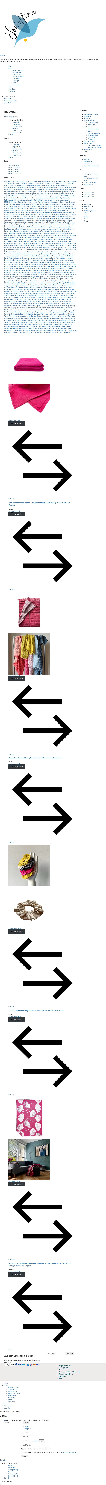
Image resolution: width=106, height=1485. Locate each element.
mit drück (7, 264)
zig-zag (27, 333)
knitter (51, 239)
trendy (48, 316)
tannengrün (72, 310)
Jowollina (3, 56)
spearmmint (8, 308)
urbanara (23, 320)
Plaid (69, 283)
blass (14, 196)
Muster (62, 266)
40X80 (53, 183)
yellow (71, 330)
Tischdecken (30, 314)
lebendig (7, 245)
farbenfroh (16, 212)
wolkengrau (60, 328)
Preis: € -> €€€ (17, 130)
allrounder (42, 185)
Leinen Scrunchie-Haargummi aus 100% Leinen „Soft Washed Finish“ (36, 1010)
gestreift (44, 221)
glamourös (60, 221)
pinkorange (53, 283)
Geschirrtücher (93, 123)
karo (59, 235)
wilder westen (27, 328)
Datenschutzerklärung (66, 1374)
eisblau (57, 208)
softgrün (52, 303)
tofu (63, 314)
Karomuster (65, 235)
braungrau (63, 200)
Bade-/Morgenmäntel (95, 147)
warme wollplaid (9, 326)
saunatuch (20, 291)
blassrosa (26, 196)
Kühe (69, 241)
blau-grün (57, 196)
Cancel (10, 134)
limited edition (42, 256)
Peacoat (37, 281)
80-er (72, 183)
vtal (47, 322)
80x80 (10, 185)
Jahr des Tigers (63, 233)
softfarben (34, 303)
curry (73, 204)
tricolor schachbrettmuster (59, 316)
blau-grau (50, 196)
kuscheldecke (8, 243)
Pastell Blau (47, 279)
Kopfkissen (57, 239)
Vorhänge (16, 81)
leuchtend (18, 254)
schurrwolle (13, 297)
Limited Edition (93, 135)
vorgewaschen (23, 322)
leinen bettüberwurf (19, 248)
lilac (28, 256)
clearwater (19, 204)
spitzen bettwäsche (32, 308)
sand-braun (63, 289)
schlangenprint (59, 293)
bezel (57, 194)
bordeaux (20, 200)
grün (13, 225)
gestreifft (38, 221)
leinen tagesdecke (54, 250)
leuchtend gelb (26, 254)
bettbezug (29, 194)
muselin (41, 266)
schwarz (33, 297)
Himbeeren (8, 231)
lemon (74, 252)
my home (15, 268)
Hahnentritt (8, 227)
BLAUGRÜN (64, 196)
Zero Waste (14, 333)
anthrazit (67, 185)
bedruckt (39, 192)
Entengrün (37, 210)
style (30, 310)
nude (49, 274)
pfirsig (25, 283)
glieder (66, 221)
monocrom (17, 266)
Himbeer (71, 229)
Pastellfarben (16, 281)
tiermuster (7, 314)
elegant (6, 210)
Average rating (17, 126)
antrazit (15, 187)
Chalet (62, 202)
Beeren (49, 192)
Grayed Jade (53, 223)
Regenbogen (11, 287)
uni (13, 320)
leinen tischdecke (66, 250)
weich (25, 326)
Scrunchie (65, 297)
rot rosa (68, 287)
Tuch (69, 316)
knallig (47, 239)
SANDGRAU (8, 291)
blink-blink (72, 196)
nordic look (57, 272)
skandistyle (8, 301)
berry (6, 194)
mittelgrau (63, 264)
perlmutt (43, 281)
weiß (59, 326)
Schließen (3, 1460)
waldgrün (24, 324)
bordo (25, 200)
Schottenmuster (53, 295)
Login (27, 1427)
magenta (32, 258)
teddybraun (54, 312)
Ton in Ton (7, 316)
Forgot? (35, 1441)
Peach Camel (30, 281)
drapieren (63, 206)
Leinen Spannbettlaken (26, 250)
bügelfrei (21, 202)
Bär (28, 190)
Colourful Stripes (39, 204)
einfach (50, 208)
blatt (34, 196)
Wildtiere (41, 328)
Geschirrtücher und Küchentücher (24, 221)
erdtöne (50, 210)
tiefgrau (71, 312)
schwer (49, 297)
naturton (57, 270)
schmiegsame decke (19, 295)
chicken (6, 204)
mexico (6, 262)
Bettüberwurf (50, 194)
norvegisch (12, 274)
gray (47, 223)
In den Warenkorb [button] (14, 421)
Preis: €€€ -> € (17, 132)
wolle (20, 330)
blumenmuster (39, 198)
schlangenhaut (49, 293)
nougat (44, 274)
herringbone (64, 229)
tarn (5, 312)
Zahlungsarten (63, 1368)
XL (67, 330)
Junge (51, 235)
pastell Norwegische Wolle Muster (62, 279)
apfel (20, 187)
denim (11, 206)
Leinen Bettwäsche (32, 248)
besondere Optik (13, 194)
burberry (30, 202)
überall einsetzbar (43, 318)
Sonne (29, 306)
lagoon (20, 243)
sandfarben (71, 289)
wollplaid (25, 330)
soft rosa (59, 301)
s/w (32, 289)
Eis (54, 208)
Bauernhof (54, 190)
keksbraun (11, 237)
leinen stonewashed (41, 250)
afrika (37, 185)
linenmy (61, 256)
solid (68, 303)
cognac (25, 204)
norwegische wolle (36, 274)
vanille (59, 320)
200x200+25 (8, 183)
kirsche (68, 237)
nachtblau (53, 268)
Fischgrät (14, 214)
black (10, 196)
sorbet (33, 306)
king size (62, 237)
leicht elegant (32, 245)
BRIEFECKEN (8, 202)
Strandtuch (68, 308)
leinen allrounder (65, 245)
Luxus (19, 258)
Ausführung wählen (14, 928)
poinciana (30, 285)
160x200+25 (58, 181)
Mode (69, 264)
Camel (49, 202)
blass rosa (19, 196)
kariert (56, 235)
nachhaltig (30, 268)
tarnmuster (10, 312)
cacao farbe (38, 202)
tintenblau (14, 314)
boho (54, 198)
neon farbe (11, 272)
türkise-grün (33, 318)
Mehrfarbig (11, 260)
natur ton (29, 270)
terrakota (61, 312)
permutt (59, 281)
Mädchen (26, 258)
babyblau (67, 187)
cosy (49, 204)
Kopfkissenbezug (67, 239)
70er (68, 183)
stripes (26, 310)
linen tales (55, 256)
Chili (11, 204)
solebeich (64, 303)
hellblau (16, 229)
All (5, 181)
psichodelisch (53, 285)
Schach (32, 291)
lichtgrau (21, 256)
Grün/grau (19, 225)
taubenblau (23, 312)
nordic (43, 272)
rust (25, 289)
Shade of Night (18, 299)
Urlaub (28, 320)
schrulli (6, 297)
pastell (41, 279)
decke (6, 206)
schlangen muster (38, 293)
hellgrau (28, 229)
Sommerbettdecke (20, 306)
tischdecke (21, 314)
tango (66, 310)
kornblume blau (21, 241)
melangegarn (36, 260)
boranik (13, 200)
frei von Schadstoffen (41, 216)
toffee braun (58, 314)
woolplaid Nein (61, 330)
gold (70, 221)
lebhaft (21, 245)
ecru (20, 208)
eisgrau (62, 208)
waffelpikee (63, 322)
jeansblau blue (16, 235)
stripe (21, 310)
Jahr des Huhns (52, 233)
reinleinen (32, 287)
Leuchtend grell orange (39, 254)
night (38, 272)
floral (51, 214)
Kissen (21, 239)
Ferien (33, 212)
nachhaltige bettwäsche (41, 268)
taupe (37, 312)
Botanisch (36, 200)
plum (24, 285)
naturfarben (36, 270)
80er (5, 185)
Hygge (26, 233)
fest (44, 212)
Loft (72, 256)
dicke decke (30, 206)
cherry (66, 202)
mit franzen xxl (23, 264)
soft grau (53, 301)
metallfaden (63, 260)
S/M (29, 289)
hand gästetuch (50, 227)
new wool (34, 272)
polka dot (36, 285)
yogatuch (7, 333)
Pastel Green (34, 279)
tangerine (61, 310)
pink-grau (46, 283)
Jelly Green (31, 235)
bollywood (7, 200)
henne (43, 229)
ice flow (31, 233)
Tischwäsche (45, 314)
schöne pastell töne (41, 295)
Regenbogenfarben (22, 287)
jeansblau (7, 235)
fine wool (7, 214)
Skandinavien (56, 299)
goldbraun (7, 223)
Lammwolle (44, 243)
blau (37, 196)
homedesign (46, 231)
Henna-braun (36, 229)
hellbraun (23, 229)
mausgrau (70, 258)
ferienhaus (38, 212)
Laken (25, 243)
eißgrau (73, 208)
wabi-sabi (52, 322)
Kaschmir (73, 235)
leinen (58, 245)
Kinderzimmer (46, 237)
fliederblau (45, 214)
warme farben (45, 324)
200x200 (73, 181)
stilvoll (49, 308)
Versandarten (63, 1370)
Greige (73, 223)
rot (64, 287)
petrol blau (70, 281)
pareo (23, 279)
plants (14, 285)
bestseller (22, 194)
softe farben (27, 303)
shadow (26, 299)
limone (49, 256)
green (60, 223)
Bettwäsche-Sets (93, 129)
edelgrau (25, 208)
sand (58, 289)
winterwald (52, 328)
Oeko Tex (58, 274)
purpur (64, 285)
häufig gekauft (60, 227)
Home (10, 66)
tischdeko (37, 314)
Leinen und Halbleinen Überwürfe (30, 252)
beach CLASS (23, 192)
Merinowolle (50, 260)
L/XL (15, 243)
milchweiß (16, 262)
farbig (22, 212)
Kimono (18, 237)
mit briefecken (70, 262)
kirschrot (15, 239)
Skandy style (24, 301)
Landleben (68, 243)
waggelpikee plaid (15, 324)
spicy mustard (21, 308)
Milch (11, 262)
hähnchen (71, 225)
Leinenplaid (67, 252)
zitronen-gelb (38, 333)
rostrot (61, 287)
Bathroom (48, 190)
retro (37, 287)
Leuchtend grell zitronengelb (56, 254)
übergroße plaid (55, 318)
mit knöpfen (32, 264)
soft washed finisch (16, 303)
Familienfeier (8, 212)
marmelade (39, 258)
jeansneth (24, 235)
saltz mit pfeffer (51, 289)
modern (73, 264)
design (15, 206)
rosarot (53, 287)
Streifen (6, 310)
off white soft (72, 274)
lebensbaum (14, 245)
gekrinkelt (61, 219)
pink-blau (40, 283)
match (46, 258)
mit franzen (14, 264)
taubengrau (31, 312)
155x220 (42, 181)
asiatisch (40, 187)
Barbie (32, 190)
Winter (46, 328)
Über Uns (11, 91)
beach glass (32, 192)
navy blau (70, 270)
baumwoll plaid (9, 192)
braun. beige (55, 200)
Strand (62, 308)
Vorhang (36, 322)
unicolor (16, 320)
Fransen (24, 216)
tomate (67, 314)
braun (41, 200)
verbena (64, 320)
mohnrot (7, 266)
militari (22, 262)
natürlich (51, 270)
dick (24, 206)
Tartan (17, 312)
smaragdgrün (33, 301)
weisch (45, 326)
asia (36, 187)
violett (6, 322)
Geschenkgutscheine (91, 114)
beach (16, 192)
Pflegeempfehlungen (65, 1366)
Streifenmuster (14, 310)
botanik (29, 200)
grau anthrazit (19, 223)
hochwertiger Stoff (36, 231)
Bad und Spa (17, 74)
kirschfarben (8, 239)
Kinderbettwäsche (27, 237)
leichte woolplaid (50, 245)
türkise (18, 318)
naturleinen (44, 270)
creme (61, 204)
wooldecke (46, 330)
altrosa (61, 185)
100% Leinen (19, 181)
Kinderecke (16, 79)
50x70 (64, 183)
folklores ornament (10, 216)
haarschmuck (63, 225)
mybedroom (22, 268)
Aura (45, 187)
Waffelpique (71, 322)
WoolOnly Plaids (18, 70)
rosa (49, 287)
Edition (31, 208)
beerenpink (56, 192)
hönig (52, 231)
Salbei (44, 289)
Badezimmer (22, 190)
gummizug (47, 225)
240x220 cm (32, 183)
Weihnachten (31, 326)
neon (6, 272)
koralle (6, 241)
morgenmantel (33, 266)
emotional (30, 210)
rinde (41, 287)
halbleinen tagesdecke (37, 227)
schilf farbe (72, 291)
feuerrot (71, 212)
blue (5, 198)
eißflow (68, 208)
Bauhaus (61, 190)
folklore (74, 214)
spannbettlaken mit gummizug (65, 306)
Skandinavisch (66, 299)
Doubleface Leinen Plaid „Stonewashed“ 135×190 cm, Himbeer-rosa (35, 758)
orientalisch (24, 277)
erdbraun (44, 210)
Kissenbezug (28, 239)
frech (32, 216)
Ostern (38, 277)
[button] (1, 1484)
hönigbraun (58, 231)
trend (36, 316)
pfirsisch (30, 283)
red (5, 287)
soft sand (65, 301)
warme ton (68, 324)
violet (74, 320)
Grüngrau (32, 225)
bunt (25, 202)
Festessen (48, 212)
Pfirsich (20, 283)
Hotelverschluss (9, 233)
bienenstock (67, 194)
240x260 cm (40, 183)
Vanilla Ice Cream (50, 320)
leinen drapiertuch (44, 248)
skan (45, 299)
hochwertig (25, 231)
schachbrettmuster (41, 291)
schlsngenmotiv (69, 293)
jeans (70, 233)
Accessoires (16, 85)
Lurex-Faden (8, 258)
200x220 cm (17, 183)
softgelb (40, 303)
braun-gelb (47, 200)
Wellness (68, 326)
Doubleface (55, 206)
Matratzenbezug (61, 258)
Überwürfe (91, 139)
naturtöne (63, 270)
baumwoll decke (70, 190)
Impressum (62, 1376)
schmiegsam (8, 295)
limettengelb (33, 256)
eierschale (43, 208)
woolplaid (53, 330)
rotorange (20, 289)
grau (12, 223)
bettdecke (36, 194)
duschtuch (7, 208)
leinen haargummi (57, 248)
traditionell (23, 316)
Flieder (23, 214)
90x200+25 (22, 185)
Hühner (17, 233)
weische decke (53, 326)
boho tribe (66, 198)
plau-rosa (19, 285)
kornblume (12, 241)
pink (35, 283)
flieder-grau (38, 214)
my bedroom (69, 266)
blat (31, 196)
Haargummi (55, 225)
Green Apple (66, 223)
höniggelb (65, 231)
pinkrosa (60, 283)
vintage (69, 320)
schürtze (20, 297)
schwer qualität (57, 297)
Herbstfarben (49, 229)
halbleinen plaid (24, 227)
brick (68, 200)
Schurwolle (26, 297)
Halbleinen (15, 227)
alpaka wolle (55, 185)
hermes (56, 229)
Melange (18, 260)
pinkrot (65, 283)
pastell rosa (8, 281)
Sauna (15, 291)
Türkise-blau (25, 318)
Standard (16, 122)
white (15, 328)
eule (60, 210)
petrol (64, 281)
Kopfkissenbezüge (94, 133)
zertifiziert (22, 333)
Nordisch (64, 272)
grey (5, 225)
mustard (47, 266)
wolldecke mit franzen (11, 330)
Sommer (11, 306)
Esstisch (56, 210)
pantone (59, 277)
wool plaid (39, 330)
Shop (10, 68)
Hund (22, 233)
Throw (66, 312)
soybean (38, 306)
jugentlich (46, 235)
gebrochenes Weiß (23, 219)
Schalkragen (64, 291)
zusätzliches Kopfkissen (62, 333)
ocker (53, 274)
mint (57, 262)
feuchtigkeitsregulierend (60, 212)
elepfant (17, 210)
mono (12, 266)
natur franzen (13, 270)
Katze (6, 237)
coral (46, 204)
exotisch (65, 210)
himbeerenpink (17, 231)
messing (56, 260)
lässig (74, 243)
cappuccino (55, 202)
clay (14, 204)
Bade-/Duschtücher (94, 145)
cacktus (44, 202)
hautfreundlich (9, 229)
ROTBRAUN (13, 289)
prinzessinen (44, 285)
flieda (19, 214)
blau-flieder (43, 196)
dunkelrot (70, 206)
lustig (15, 258)
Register (28, 1429)
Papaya (18, 279)
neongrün (19, 272)
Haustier (68, 227)
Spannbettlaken (50, 306)
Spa (43, 306)
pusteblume (71, 285)
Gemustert (71, 219)
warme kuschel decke (57, 324)
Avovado (60, 187)
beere (45, 192)
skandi (49, 299)
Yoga (74, 330)
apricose (31, 187)
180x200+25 (66, 181)
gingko (49, 221)
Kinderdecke (37, 237)
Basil (35, 190)
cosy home (55, 204)
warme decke (35, 324)
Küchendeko (40, 241)
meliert (43, 260)
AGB (60, 1378)
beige (62, 192)
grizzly (10, 225)
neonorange (26, 272)
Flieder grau (30, 214)
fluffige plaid (67, 214)
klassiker (35, 239)
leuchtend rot (13, 256)
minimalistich (42, 262)
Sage (39, 289)
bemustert (72, 192)
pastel (27, 279)
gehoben (42, 219)
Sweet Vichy (45, 310)
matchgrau (51, 258)
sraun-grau (42, 308)
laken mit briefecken (33, 243)
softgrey (46, 303)
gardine (6, 219)
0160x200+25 (10, 181)
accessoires (31, 185)
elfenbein (24, 210)
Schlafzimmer (17, 72)
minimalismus (33, 262)
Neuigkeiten (12, 89)
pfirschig (15, 283)
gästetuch (13, 219)
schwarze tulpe (41, 297)
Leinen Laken (67, 248)
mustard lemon (55, 266)
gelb (66, 219)
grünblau (26, 225)
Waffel (57, 322)
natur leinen (22, 270)
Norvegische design (23, 274)
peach (23, 281)
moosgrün (25, 266)
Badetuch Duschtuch (11, 190)
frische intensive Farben (60, 216)
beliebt (66, 192)
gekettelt (48, 219)
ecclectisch (15, 208)
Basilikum (41, 190)
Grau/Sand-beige (39, 223)
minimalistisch (51, 262)
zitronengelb (47, 333)
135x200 (27, 181)
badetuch (73, 187)
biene (61, 194)
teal (48, 312)
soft (48, 301)
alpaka (48, 185)
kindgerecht (55, 237)
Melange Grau (26, 260)
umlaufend (7, 320)
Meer (6, 260)
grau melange (28, 223)
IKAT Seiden (38, 233)
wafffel (6, 324)
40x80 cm (58, 183)
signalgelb (40, 299)
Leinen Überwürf (13, 252)
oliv (5, 277)
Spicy (14, 308)
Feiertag (27, 212)
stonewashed (55, 308)
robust (45, 287)
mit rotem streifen (42, 264)
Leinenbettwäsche (57, 252)
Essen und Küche (18, 76)
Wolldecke (67, 328)
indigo (45, 233)
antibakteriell (8, 187)
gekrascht (54, 219)
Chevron (72, 202)
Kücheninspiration (50, 241)
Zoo (52, 333)
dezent (20, 206)
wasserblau (19, 326)
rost (57, 287)
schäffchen (56, 291)
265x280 (47, 183)
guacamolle (39, 225)
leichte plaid (40, 245)
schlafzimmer (27, 293)
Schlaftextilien (18, 293)
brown (16, 202)
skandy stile (16, 301)
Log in (42, 1441)
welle (63, 326)
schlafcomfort (8, 293)
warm (29, 324)
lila (25, 256)
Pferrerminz (8, 283)
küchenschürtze (62, 241)
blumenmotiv (21, 198)
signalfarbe (32, 299)
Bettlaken (43, 194)
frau (29, 216)
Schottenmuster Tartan (66, 295)
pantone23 (11, 279)
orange (9, 277)
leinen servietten (13, 250)
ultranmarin (71, 318)
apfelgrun (25, 187)
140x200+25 (34, 181)
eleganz (12, 210)
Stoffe (14, 83)
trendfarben (42, 316)
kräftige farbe (31, 241)
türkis (14, 318)
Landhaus (52, 243)
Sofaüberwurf (42, 301)
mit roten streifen (54, 264)
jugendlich (39, 235)
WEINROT (39, 326)
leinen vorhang (46, 252)
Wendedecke (8, 328)
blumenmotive (30, 198)
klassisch (41, 239)
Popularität (16, 124)
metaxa (70, 260)
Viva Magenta (13, 322)
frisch (50, 216)
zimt (32, 333)
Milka (26, 262)
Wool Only (32, 330)
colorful (30, 204)
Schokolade (31, 295)
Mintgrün (62, 262)
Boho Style (59, 198)
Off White (65, 274)
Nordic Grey (49, 272)
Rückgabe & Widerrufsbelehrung (69, 1372)
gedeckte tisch (34, 219)
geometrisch (8, 221)
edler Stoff (36, 208)
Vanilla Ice (41, 320)
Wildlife (35, 328)
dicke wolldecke (39, 206)
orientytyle (31, 277)
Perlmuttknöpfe (52, 281)
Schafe (50, 291)
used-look (34, 320)
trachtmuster (16, 316)
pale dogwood (51, 277)
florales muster (58, 214)
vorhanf (30, 322)
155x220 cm (49, 181)
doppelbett (48, 206)
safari (35, 289)
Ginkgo (54, 221)
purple (60, 285)
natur (58, 268)
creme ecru (67, 204)
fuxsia (70, 216)
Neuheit (15, 128)
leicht (25, 245)
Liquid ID (67, 256)
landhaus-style (60, 243)
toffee (51, 314)
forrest (19, 216)
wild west (20, 328)
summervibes (36, 310)
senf (11, 299)
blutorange (48, 198)
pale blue (43, 277)
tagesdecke (53, 310)
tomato (72, 314)
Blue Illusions (12, 198)
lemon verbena (9, 254)
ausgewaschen (52, 187)
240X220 (24, 183)
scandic (27, 291)
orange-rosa (16, 277)
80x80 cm (15, 185)
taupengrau (43, 312)
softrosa (57, 303)
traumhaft (31, 316)
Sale (9, 87)
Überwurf (64, 318)
